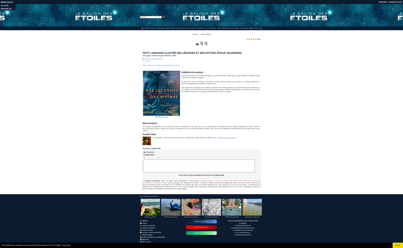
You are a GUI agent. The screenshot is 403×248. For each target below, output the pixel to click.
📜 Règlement (144, 239)
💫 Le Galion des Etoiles (147, 226)
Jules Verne (235, 28)
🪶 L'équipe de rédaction (147, 228)
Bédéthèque (170, 28)
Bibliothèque (150, 28)
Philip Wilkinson (174, 65)
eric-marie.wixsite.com (243, 232)
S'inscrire (382, 2)
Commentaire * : (149, 155)
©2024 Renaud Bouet (211, 217)
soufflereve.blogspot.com (243, 235)
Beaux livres (152, 65)
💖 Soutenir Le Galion (146, 230)
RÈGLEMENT (179, 187)
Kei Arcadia (244, 28)
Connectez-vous (395, 2)
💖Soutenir (254, 28)
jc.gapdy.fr (243, 223)
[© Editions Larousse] (161, 71)
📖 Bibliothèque (205, 34)
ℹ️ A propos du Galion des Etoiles (150, 232)
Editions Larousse (162, 65)
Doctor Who (212, 28)
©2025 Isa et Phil (150, 217)
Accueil (195, 34)
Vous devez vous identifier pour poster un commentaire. (201, 175)
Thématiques (201, 28)
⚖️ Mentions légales (146, 235)
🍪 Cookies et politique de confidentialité (152, 237)
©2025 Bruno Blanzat (191, 217)
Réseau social (7, 2)
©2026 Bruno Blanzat (171, 217)
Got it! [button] (398, 245)
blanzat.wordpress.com (243, 226)
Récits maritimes (224, 28)
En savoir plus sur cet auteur (226, 138)
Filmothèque (160, 28)
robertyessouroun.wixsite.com (243, 230)
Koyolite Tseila (149, 59)
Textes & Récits (182, 28)
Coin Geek (191, 28)
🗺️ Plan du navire (145, 242)
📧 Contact (143, 223)
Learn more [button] (66, 245)
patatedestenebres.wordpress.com (243, 228)
